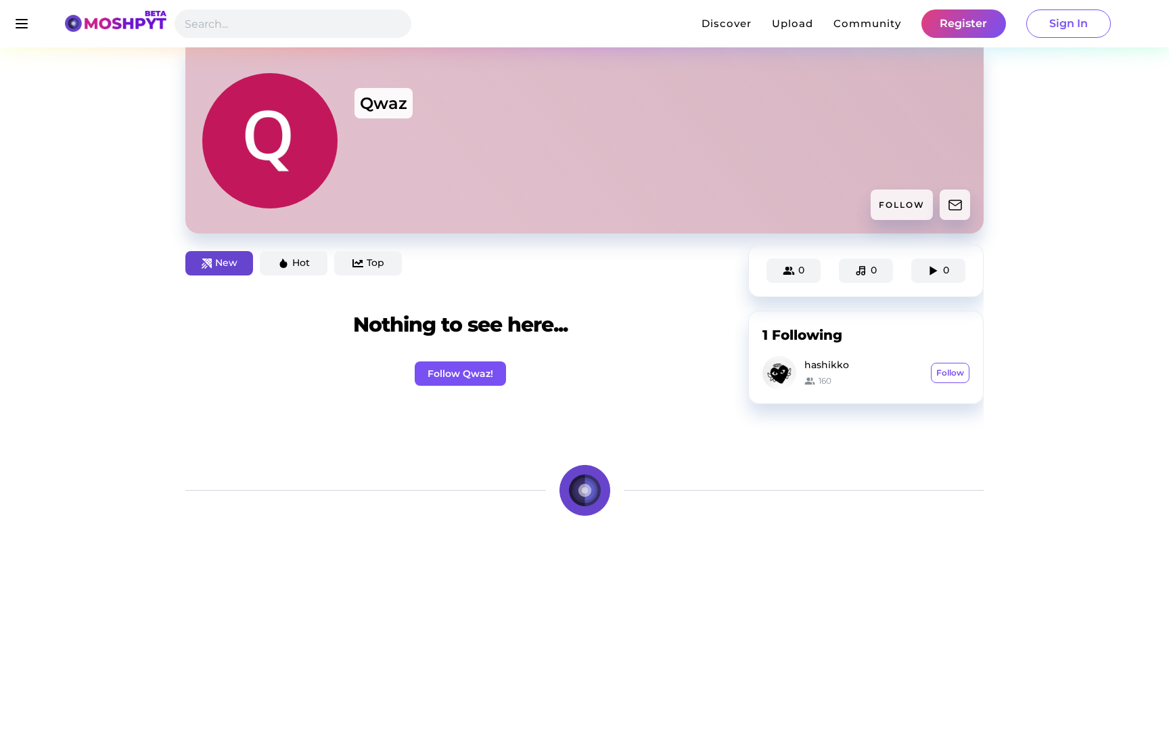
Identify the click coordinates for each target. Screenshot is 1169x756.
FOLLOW (902, 205)
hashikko (826, 365)
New (226, 263)
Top (375, 263)
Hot (301, 263)
